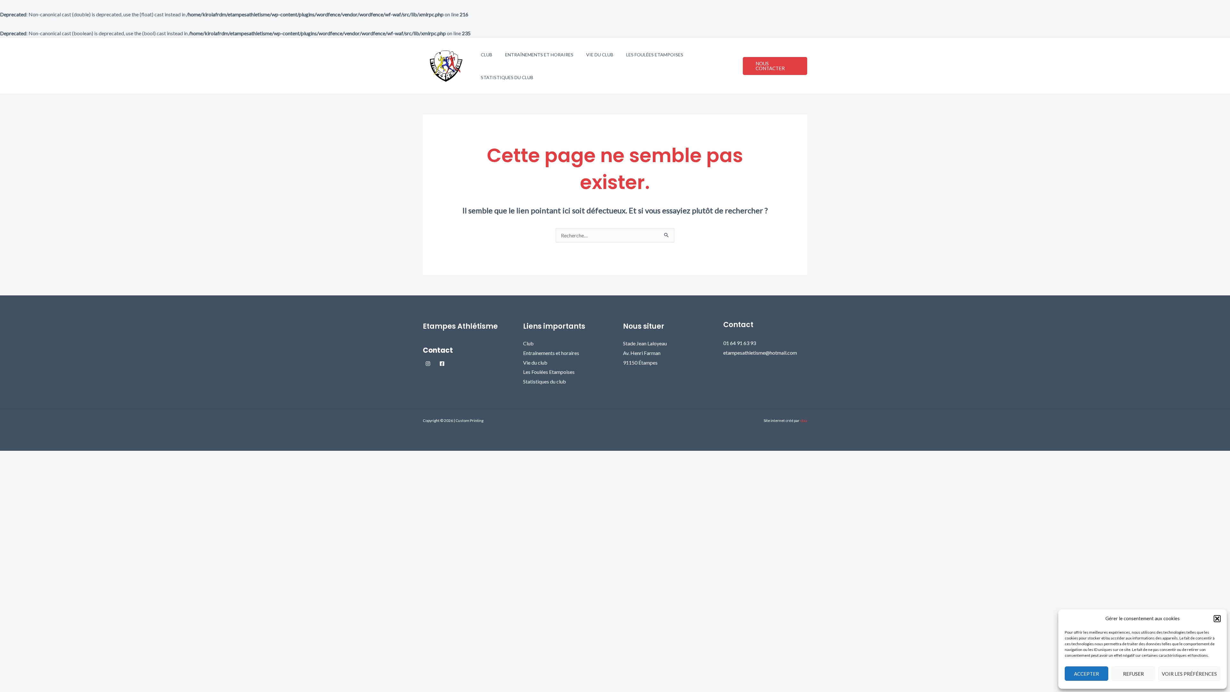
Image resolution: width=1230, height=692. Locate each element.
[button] (1217, 618)
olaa (803, 420)
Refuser (1133, 674)
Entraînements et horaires (539, 54)
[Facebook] (442, 363)
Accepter (1086, 674)
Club (486, 54)
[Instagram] (428, 363)
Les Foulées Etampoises (654, 54)
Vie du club (599, 54)
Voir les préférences (1189, 674)
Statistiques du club (507, 77)
